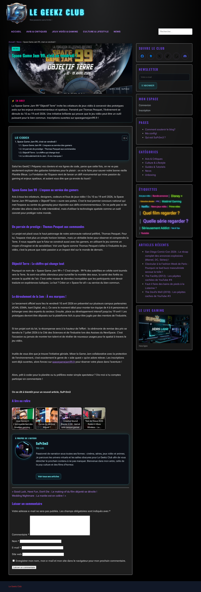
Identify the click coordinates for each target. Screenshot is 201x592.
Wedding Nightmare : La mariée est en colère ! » (39, 495)
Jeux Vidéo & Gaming (65, 31)
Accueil (16, 31)
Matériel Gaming (171, 201)
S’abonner (147, 85)
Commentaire (20, 534)
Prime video (174, 206)
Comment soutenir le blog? (160, 129)
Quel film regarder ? (161, 213)
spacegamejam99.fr (63, 361)
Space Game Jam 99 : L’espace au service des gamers (47, 145)
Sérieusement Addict (155, 228)
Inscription (144, 110)
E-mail (16, 547)
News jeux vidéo (159, 206)
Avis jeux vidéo (144, 196)
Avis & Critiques (36, 31)
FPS (157, 201)
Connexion (145, 105)
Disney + (176, 196)
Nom (15, 541)
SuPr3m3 (42, 443)
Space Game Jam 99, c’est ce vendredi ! (37, 141)
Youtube (145, 233)
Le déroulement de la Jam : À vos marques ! (42, 156)
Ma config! (151, 133)
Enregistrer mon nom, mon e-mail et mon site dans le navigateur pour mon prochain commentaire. (71, 560)
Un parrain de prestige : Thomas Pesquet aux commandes (49, 149)
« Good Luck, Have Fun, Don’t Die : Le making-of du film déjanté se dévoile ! (54, 491)
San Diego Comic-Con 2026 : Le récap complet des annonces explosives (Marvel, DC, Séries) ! (166, 255)
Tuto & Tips (175, 228)
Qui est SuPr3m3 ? (155, 137)
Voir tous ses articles (48, 476)
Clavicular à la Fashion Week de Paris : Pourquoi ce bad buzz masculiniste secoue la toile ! (166, 267)
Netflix (145, 206)
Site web (40, 448)
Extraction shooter (147, 201)
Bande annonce (160, 196)
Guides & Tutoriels (155, 166)
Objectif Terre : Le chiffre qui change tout (41, 152)
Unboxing (150, 174)
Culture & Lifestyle (96, 31)
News (117, 31)
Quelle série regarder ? (165, 221)
